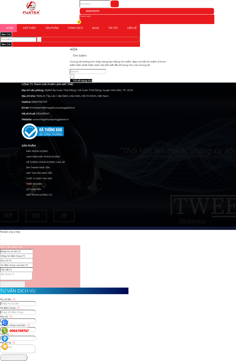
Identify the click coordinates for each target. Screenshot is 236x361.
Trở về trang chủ (82, 80)
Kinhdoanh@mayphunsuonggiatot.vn (52, 107)
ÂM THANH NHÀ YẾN (38, 167)
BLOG (95, 28)
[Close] (1, 235)
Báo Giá (6, 34)
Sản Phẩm (51, 28)
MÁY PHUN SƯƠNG (37, 151)
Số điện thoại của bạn (15, 325)
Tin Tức (113, 28)
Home (9, 28)
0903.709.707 (39, 101)
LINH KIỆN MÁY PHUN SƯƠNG (43, 156)
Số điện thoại (10, 307)
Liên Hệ (132, 28)
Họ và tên (7, 299)
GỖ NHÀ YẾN (33, 189)
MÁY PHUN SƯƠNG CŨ (39, 194)
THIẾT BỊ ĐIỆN (34, 183)
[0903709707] (5, 330)
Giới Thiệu (29, 28)
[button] (81, 22)
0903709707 (92, 11)
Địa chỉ (6, 316)
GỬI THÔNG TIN (13, 284)
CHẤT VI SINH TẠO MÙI (39, 178)
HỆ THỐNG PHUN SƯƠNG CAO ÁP (45, 162)
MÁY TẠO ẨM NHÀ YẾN (39, 173)
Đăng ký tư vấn (15, 357)
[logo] (31, 15)
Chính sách (75, 28)
